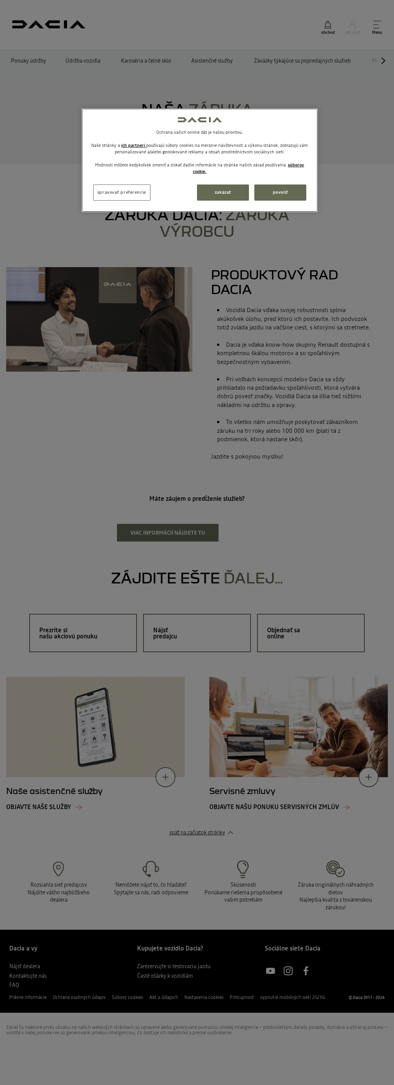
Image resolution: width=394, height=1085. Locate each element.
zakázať (223, 192)
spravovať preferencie (121, 192)
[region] (200, 160)
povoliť (280, 192)
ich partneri (133, 145)
